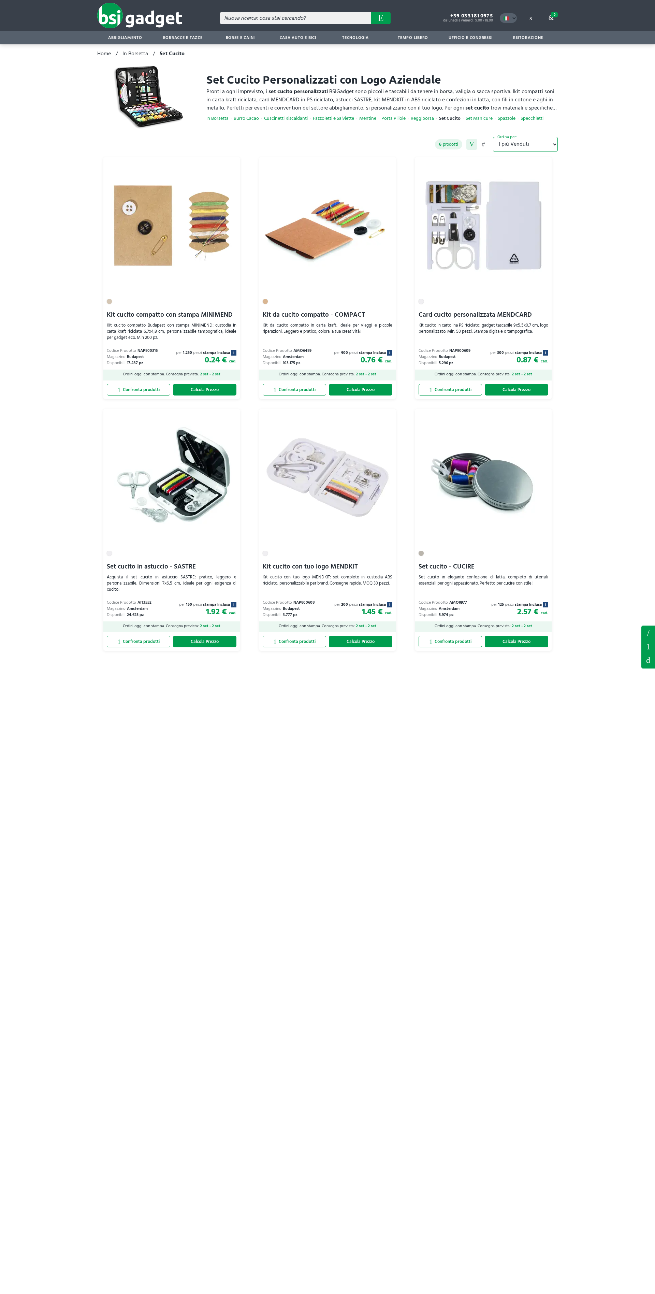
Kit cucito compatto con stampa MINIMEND (170, 315)
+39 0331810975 (471, 15)
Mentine (367, 118)
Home (104, 53)
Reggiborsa (422, 118)
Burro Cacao (246, 118)
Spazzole (506, 118)
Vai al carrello (554, 14)
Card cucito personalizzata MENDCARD (475, 315)
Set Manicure (479, 118)
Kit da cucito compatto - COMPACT (314, 315)
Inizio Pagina (648, 660)
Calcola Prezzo (205, 389)
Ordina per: (507, 137)
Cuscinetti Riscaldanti (286, 118)
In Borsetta (135, 53)
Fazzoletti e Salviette (333, 118)
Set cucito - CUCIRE (447, 566)
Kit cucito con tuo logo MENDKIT (310, 566)
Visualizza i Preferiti (648, 632)
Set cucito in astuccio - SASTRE (151, 566)
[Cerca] (381, 18)
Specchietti (532, 118)
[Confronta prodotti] (138, 390)
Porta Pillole (393, 118)
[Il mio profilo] (530, 18)
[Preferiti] (231, 166)
